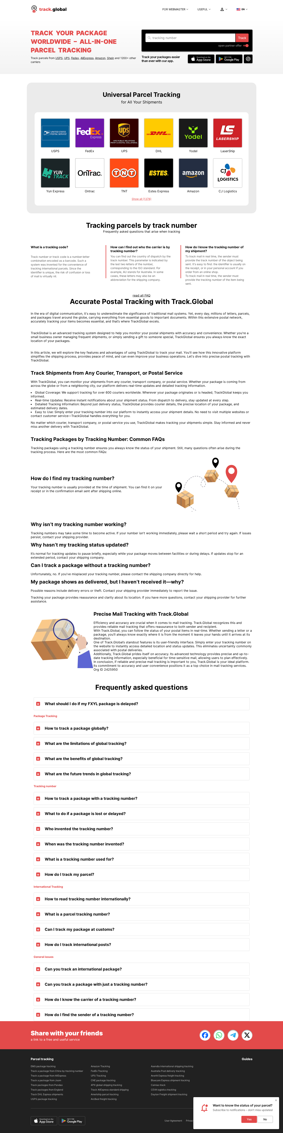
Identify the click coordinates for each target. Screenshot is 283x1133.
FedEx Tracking (99, 1070)
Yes (249, 1119)
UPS (67, 58)
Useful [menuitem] (202, 9)
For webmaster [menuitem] (173, 9)
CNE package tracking (103, 1080)
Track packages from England (47, 1089)
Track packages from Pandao (47, 1085)
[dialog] (236, 1113)
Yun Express (55, 191)
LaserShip (228, 151)
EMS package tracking (43, 1066)
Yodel (193, 151)
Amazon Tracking (100, 1066)
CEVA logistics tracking (163, 1089)
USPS (59, 58)
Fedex (75, 58)
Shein (110, 58)
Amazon (100, 58)
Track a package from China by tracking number (57, 1070)
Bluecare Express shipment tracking (170, 1080)
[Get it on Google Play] (229, 59)
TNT (124, 191)
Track (242, 38)
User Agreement (173, 1120)
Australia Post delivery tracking (168, 1070)
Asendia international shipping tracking (172, 1066)
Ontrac (90, 191)
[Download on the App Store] (201, 59)
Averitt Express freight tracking (167, 1075)
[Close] (276, 1100)
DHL (159, 151)
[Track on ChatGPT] (248, 59)
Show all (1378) (141, 198)
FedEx (89, 151)
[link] (205, 1035)
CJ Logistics (228, 191)
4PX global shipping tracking (106, 1085)
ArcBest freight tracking (104, 1099)
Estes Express (158, 191)
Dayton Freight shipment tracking (169, 1094)
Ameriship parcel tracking (104, 1094)
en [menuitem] (243, 9)
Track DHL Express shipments (47, 1094)
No (265, 1119)
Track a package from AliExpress (48, 1075)
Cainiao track (158, 1085)
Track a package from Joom (46, 1080)
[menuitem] (49, 9)
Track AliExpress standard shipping (110, 1089)
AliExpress (87, 58)
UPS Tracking (98, 1075)
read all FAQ (141, 295)
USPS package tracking (44, 1099)
